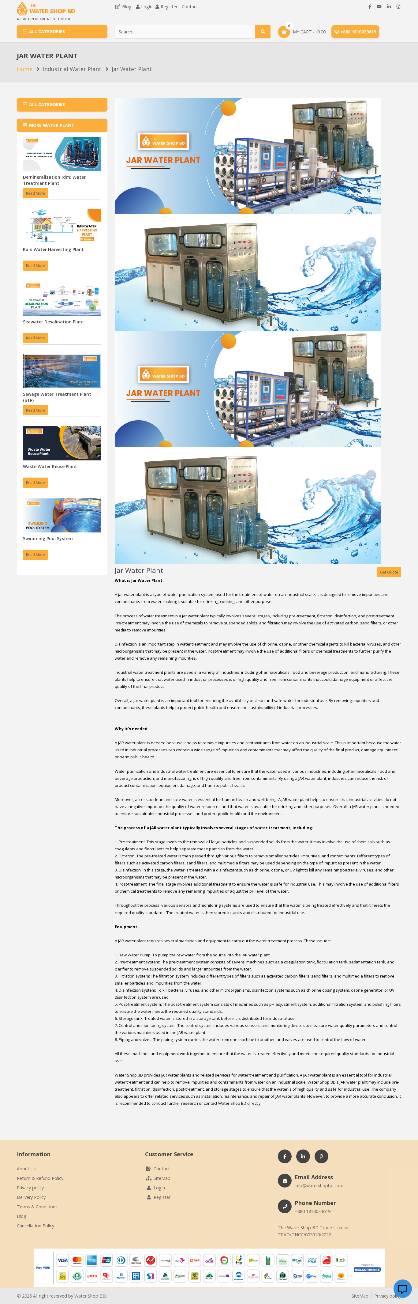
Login (146, 7)
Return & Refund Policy (40, 1178)
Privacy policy (30, 1188)
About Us (26, 1169)
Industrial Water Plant (72, 69)
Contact (190, 7)
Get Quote (389, 572)
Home (24, 69)
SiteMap (161, 1178)
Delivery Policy (31, 1197)
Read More (35, 193)
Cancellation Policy (35, 1226)
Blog (126, 7)
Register (169, 7)
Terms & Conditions (37, 1207)
